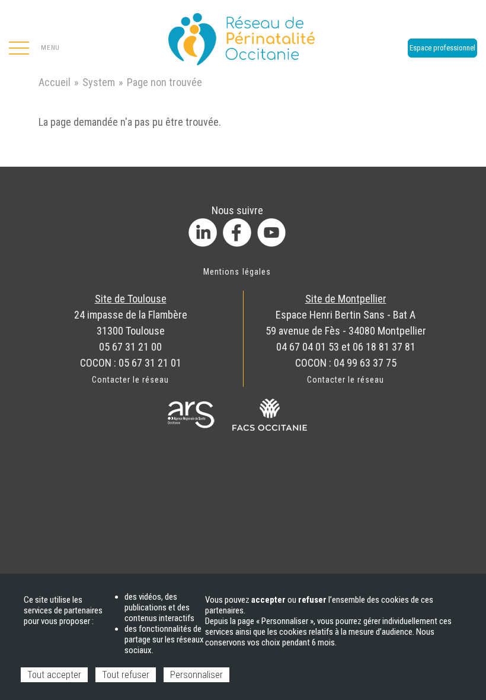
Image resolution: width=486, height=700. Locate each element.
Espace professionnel (442, 47)
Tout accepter (54, 674)
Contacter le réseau (131, 379)
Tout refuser (125, 674)
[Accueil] (243, 35)
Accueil (55, 82)
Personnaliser (196, 674)
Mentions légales (237, 271)
